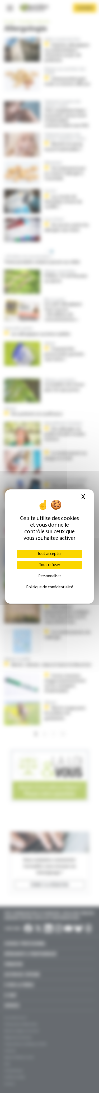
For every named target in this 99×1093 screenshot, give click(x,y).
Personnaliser (49, 576)
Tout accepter (49, 554)
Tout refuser (49, 565)
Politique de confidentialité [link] (49, 587)
